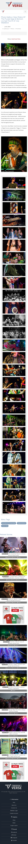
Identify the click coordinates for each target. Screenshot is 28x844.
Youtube (14, 840)
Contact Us (14, 808)
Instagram (14, 837)
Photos (12, 28)
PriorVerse (18, 28)
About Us (14, 805)
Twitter (14, 835)
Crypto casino (14, 825)
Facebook (14, 832)
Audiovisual (6, 28)
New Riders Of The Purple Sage (8, 523)
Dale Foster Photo (16, 39)
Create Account (14, 813)
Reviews (18, 579)
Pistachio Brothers (21, 523)
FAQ (14, 802)
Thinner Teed (4, 525)
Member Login (14, 810)
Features (14, 557)
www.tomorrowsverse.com (17, 791)
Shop (14, 820)
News (14, 822)
